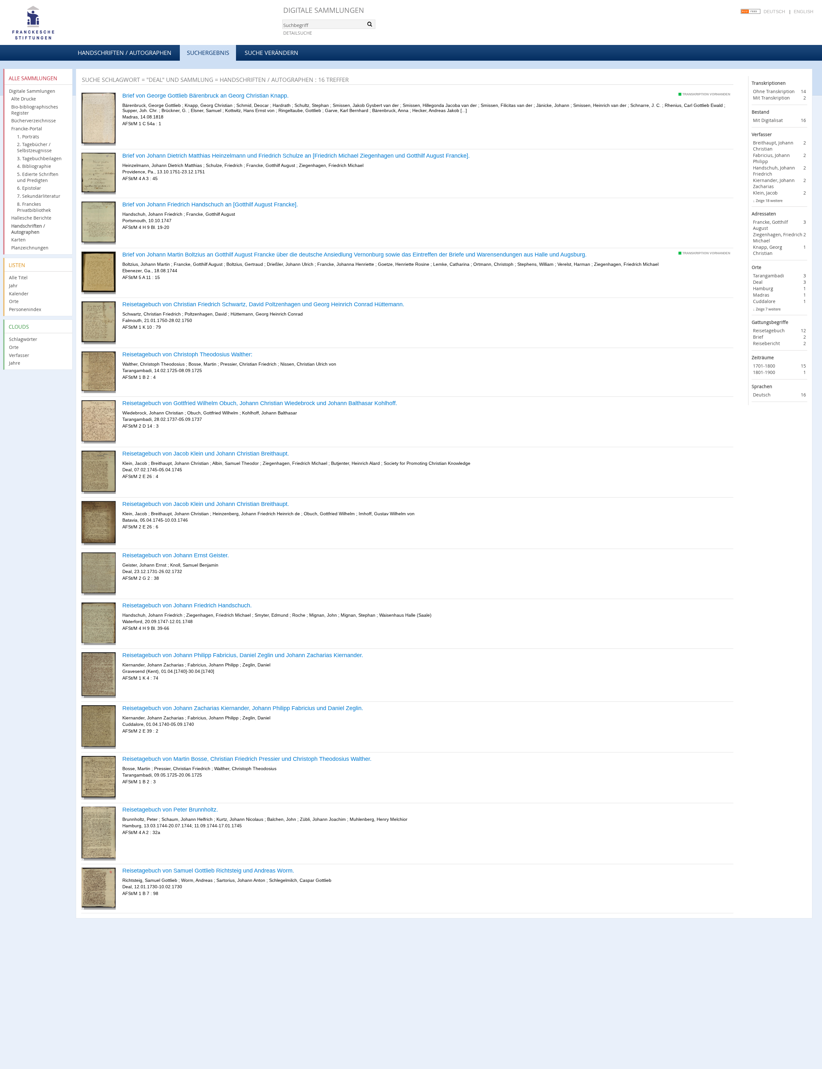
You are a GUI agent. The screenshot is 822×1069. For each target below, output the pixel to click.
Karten (18, 240)
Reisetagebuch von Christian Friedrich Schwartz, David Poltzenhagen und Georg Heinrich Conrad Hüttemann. (263, 304)
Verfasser (19, 355)
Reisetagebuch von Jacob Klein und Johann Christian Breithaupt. (205, 453)
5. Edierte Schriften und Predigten (37, 177)
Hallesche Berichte (31, 218)
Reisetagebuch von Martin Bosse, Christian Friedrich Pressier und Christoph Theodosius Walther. (247, 759)
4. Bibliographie (34, 166)
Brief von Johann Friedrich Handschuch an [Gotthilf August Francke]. (210, 204)
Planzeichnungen (29, 248)
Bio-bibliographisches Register (34, 110)
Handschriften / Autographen (124, 52)
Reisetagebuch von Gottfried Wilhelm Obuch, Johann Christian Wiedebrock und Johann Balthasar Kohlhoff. (259, 403)
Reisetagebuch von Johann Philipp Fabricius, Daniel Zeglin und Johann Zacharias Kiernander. (242, 655)
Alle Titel (18, 277)
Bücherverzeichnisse (33, 120)
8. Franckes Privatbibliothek (34, 207)
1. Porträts (28, 137)
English (803, 11)
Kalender (19, 294)
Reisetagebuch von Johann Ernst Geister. (175, 555)
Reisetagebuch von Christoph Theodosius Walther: (187, 354)
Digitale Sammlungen (323, 10)
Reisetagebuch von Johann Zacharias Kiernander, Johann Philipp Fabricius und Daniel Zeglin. (242, 708)
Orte (14, 301)
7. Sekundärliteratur (38, 196)
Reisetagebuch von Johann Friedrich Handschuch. (187, 605)
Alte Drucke (23, 99)
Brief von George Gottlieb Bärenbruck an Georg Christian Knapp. (205, 95)
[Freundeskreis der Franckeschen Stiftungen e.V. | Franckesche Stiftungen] (51, 23)
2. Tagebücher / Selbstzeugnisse (34, 147)
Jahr (13, 285)
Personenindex (25, 309)
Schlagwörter (23, 339)
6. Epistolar (29, 188)
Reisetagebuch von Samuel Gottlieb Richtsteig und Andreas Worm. (208, 870)
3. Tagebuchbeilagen (39, 158)
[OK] (370, 24)
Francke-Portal (26, 129)
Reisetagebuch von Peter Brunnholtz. (170, 809)
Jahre (14, 363)
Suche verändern (271, 52)
